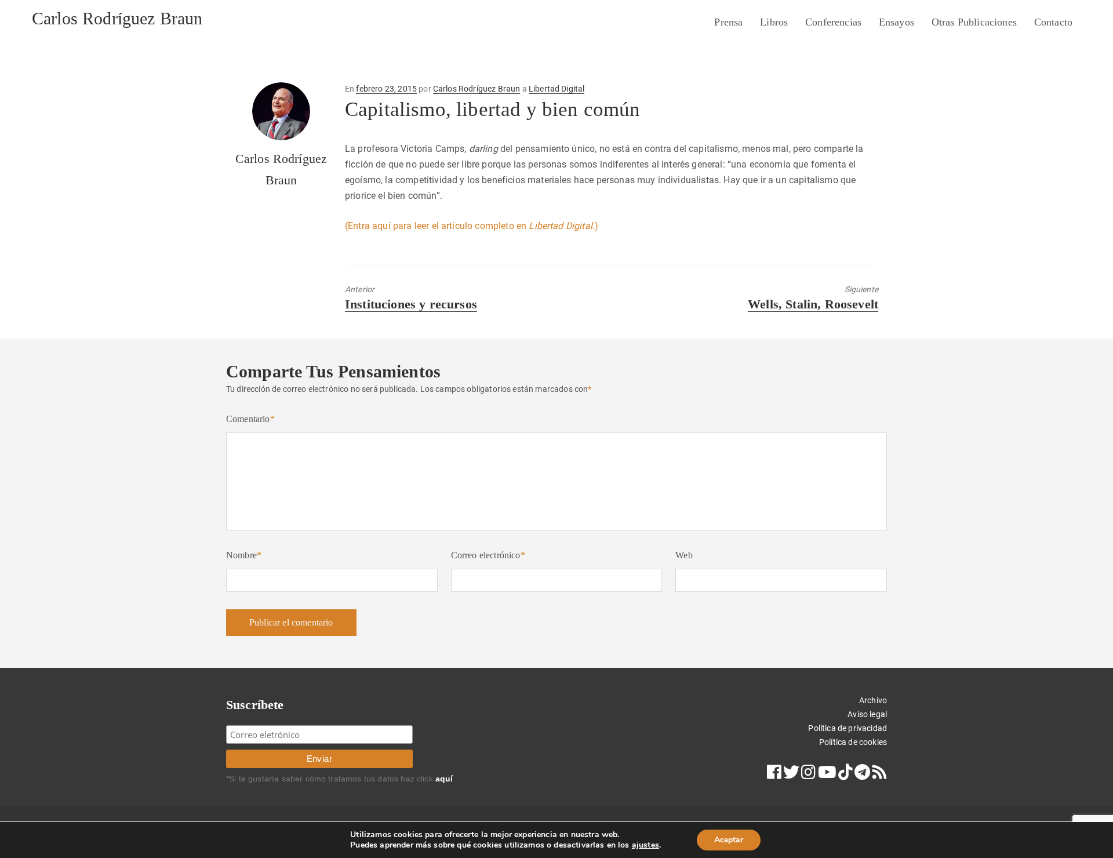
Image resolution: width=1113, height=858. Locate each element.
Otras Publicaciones (974, 22)
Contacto (1053, 22)
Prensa (728, 22)
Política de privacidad (847, 728)
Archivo (873, 700)
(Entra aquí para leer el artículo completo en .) (471, 225)
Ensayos (896, 22)
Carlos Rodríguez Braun (117, 18)
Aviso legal (867, 714)
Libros (774, 22)
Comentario (250, 419)
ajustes (645, 845)
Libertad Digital (557, 88)
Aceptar (728, 839)
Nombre (243, 555)
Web (683, 555)
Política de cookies (853, 742)
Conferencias (833, 22)
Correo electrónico (488, 555)
